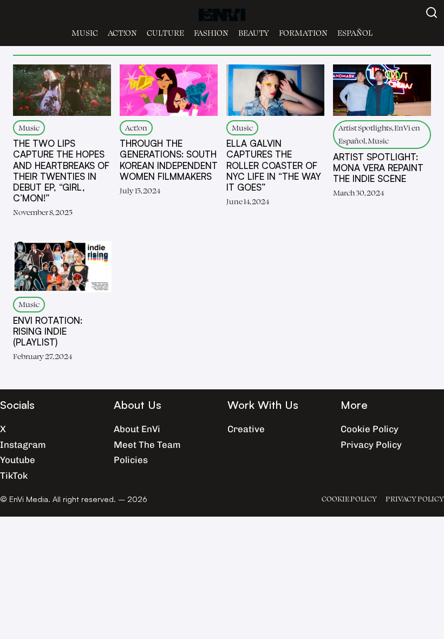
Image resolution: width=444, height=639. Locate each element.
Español (355, 32)
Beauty (253, 32)
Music (84, 32)
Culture (165, 32)
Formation (303, 32)
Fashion (211, 32)
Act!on (122, 32)
